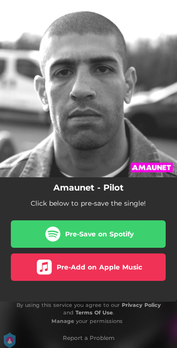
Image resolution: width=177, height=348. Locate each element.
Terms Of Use (94, 312)
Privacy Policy (141, 305)
